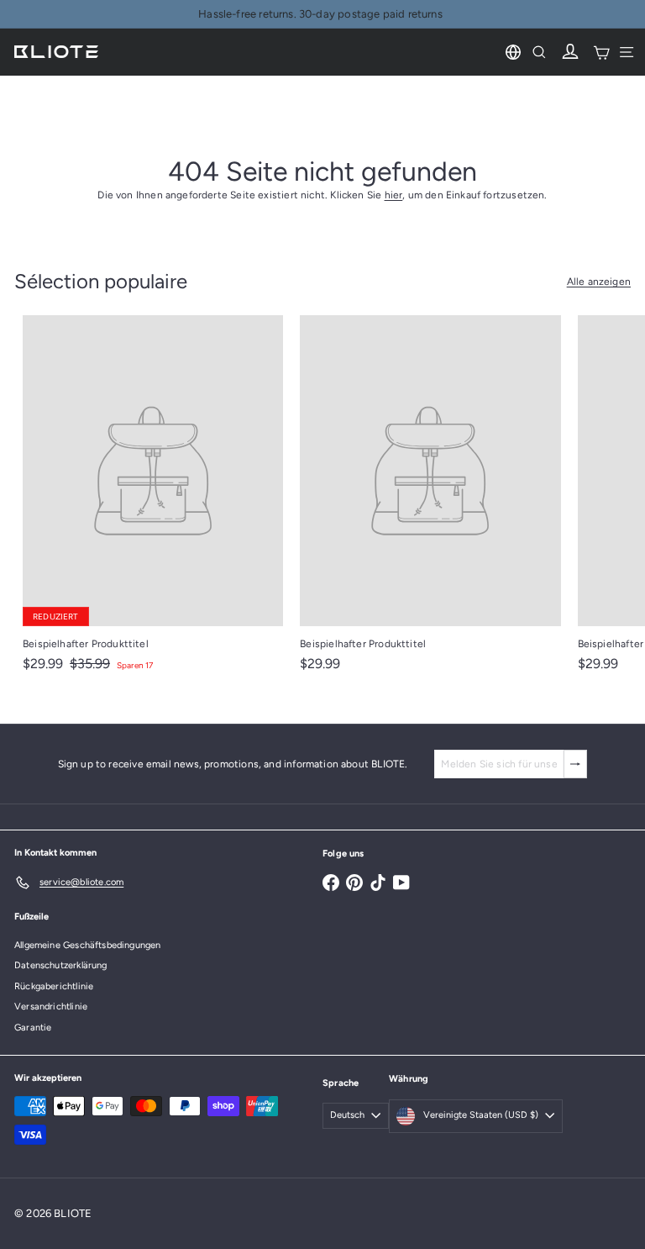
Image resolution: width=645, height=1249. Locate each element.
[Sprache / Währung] (513, 52)
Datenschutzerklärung (61, 965)
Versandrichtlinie (50, 1006)
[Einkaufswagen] (601, 52)
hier (394, 195)
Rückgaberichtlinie (53, 986)
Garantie (32, 1027)
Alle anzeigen (599, 281)
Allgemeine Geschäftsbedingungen (87, 945)
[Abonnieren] (575, 764)
